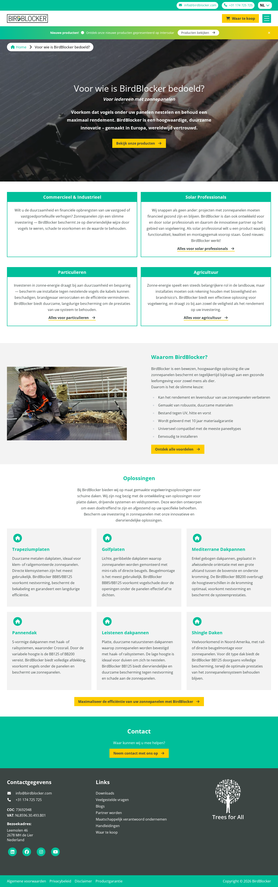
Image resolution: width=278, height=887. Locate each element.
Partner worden (109, 812)
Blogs (100, 806)
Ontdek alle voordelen (174, 449)
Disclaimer (83, 881)
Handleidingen (108, 825)
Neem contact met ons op (136, 753)
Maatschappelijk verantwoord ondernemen (131, 819)
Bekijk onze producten (136, 143)
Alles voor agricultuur (203, 317)
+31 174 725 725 (28, 799)
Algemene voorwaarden (26, 881)
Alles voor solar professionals (203, 248)
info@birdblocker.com (33, 793)
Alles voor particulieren (69, 317)
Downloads (105, 793)
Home (21, 47)
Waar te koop (107, 832)
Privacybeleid (60, 881)
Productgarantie (109, 881)
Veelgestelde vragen (112, 799)
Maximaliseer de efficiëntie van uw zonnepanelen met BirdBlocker (136, 701)
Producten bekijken (195, 33)
